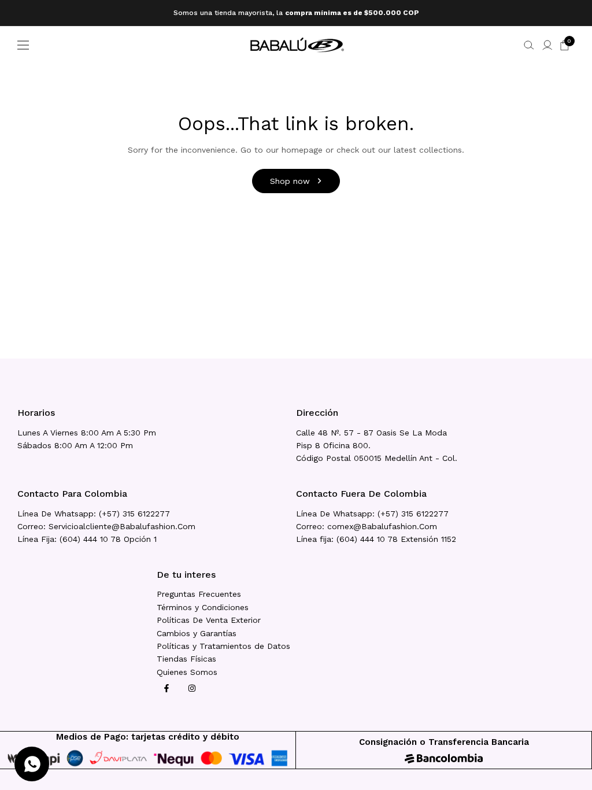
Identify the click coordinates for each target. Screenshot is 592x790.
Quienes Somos (187, 672)
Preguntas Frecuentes (199, 594)
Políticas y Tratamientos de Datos (223, 646)
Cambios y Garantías (196, 633)
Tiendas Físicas (186, 658)
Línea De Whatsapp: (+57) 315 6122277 (93, 513)
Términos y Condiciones (203, 607)
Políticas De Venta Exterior (209, 620)
